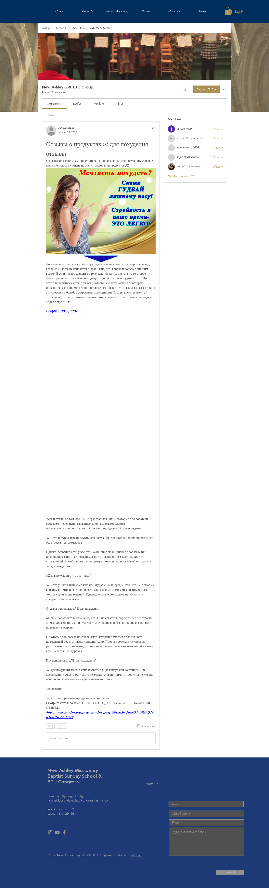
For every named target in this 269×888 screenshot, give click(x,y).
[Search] (184, 89)
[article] (101, 435)
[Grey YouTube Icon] (57, 832)
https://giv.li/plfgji (72, 796)
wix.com (136, 855)
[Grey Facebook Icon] (64, 832)
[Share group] (224, 89)
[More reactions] (62, 726)
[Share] (153, 127)
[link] (54, 104)
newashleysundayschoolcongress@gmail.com (78, 800)
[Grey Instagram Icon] (50, 832)
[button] (227, 11)
